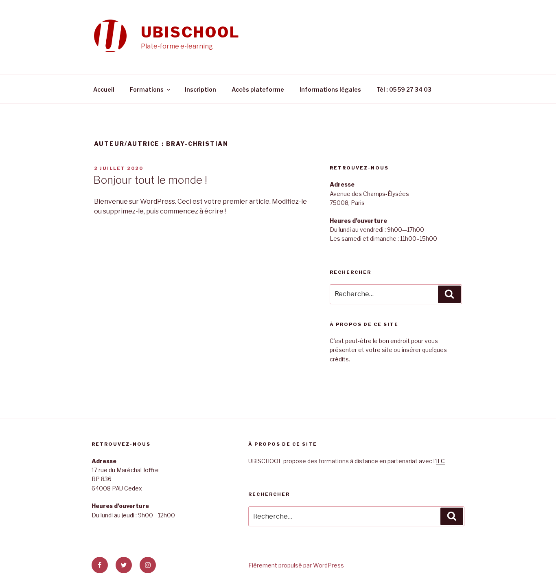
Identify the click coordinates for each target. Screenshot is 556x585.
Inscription (200, 89)
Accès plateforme (258, 89)
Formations (147, 89)
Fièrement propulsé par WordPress (296, 565)
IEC (440, 460)
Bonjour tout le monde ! (150, 180)
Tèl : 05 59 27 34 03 (404, 89)
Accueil (103, 89)
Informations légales (330, 89)
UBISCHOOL (190, 32)
